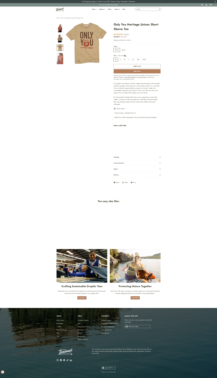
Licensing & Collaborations (109, 324)
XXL (138, 59)
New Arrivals (60, 320)
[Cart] (210, 5)
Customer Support (83, 320)
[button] (118, 34)
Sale (123, 9)
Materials (116, 157)
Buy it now (137, 71)
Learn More (82, 298)
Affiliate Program (106, 320)
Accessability (82, 336)
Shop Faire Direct (106, 330)
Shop (93, 9)
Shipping (116, 40)
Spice (124, 50)
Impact (116, 169)
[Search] (159, 9)
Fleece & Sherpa (62, 330)
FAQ (79, 324)
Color (115, 46)
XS (116, 59)
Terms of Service (83, 339)
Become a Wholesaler (108, 327)
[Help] (202, 5)
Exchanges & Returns (84, 330)
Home (58, 18)
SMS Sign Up (105, 333)
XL (133, 59)
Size (119, 56)
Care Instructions (119, 163)
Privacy (80, 333)
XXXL (144, 59)
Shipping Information (84, 327)
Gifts (109, 9)
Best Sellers (60, 324)
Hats (58, 333)
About (117, 9)
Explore (101, 9)
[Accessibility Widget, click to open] (2, 372)
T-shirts (59, 327)
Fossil (117, 50)
